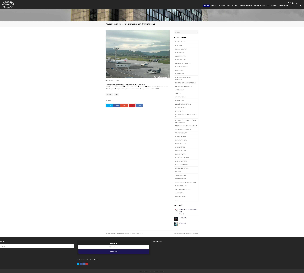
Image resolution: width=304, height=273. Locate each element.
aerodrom (109, 94)
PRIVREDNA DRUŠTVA (181, 133)
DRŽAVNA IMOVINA (180, 107)
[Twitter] (78, 264)
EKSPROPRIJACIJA (180, 143)
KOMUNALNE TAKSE (180, 59)
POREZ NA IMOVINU (180, 56)
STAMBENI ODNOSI (180, 179)
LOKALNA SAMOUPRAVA (181, 168)
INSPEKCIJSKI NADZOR (181, 165)
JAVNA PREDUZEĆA (180, 175)
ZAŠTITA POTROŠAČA (181, 186)
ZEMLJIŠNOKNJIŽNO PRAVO (183, 104)
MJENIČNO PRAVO (180, 154)
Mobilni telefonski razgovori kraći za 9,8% (185, 233)
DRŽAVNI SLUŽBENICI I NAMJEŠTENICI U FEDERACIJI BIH (185, 121)
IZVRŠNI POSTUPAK (180, 150)
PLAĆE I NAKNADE (180, 42)
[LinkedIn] (83, 264)
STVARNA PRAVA (179, 100)
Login (296, 3)
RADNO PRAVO (179, 111)
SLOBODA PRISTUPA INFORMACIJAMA (185, 182)
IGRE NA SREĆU (179, 74)
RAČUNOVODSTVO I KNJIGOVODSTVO (185, 83)
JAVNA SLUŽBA (179, 193)
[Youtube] (86, 264)
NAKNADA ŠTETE (180, 147)
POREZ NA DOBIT (180, 52)
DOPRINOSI (178, 45)
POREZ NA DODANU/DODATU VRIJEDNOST (183, 78)
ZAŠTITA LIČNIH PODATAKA (182, 189)
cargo (116, 94)
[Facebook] (81, 264)
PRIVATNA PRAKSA (180, 196)
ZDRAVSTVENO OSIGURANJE (183, 129)
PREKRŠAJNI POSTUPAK (182, 157)
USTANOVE (178, 172)
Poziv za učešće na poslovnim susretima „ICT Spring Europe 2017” (125, 233)
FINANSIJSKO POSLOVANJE (182, 63)
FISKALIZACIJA (179, 70)
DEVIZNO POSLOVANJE (181, 66)
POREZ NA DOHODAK (181, 49)
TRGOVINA (178, 93)
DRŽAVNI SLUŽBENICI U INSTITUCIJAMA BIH (186, 115)
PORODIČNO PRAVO (180, 136)
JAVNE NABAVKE (179, 90)
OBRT (177, 200)
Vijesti (117, 80)
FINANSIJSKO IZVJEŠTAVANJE (183, 86)
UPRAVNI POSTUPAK (181, 161)
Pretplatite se (113, 251)
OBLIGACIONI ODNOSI (181, 97)
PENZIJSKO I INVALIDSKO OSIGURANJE (186, 126)
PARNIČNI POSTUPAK (181, 140)
